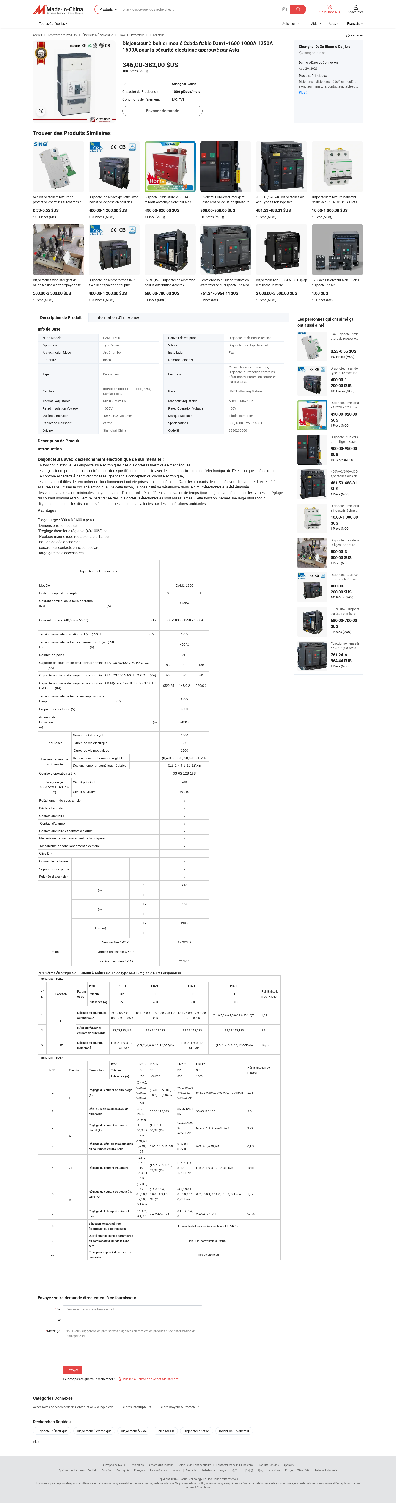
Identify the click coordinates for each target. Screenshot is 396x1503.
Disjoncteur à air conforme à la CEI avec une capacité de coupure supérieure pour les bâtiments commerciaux (345, 577)
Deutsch (191, 1470)
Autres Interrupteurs (136, 1407)
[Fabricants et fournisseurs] (58, 9)
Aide (314, 23)
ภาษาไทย (274, 1470)
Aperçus (288, 1465)
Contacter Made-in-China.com (234, 1465)
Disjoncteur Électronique (94, 1431)
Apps (332, 23)
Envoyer (72, 1370)
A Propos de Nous (113, 1465)
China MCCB (165, 1431)
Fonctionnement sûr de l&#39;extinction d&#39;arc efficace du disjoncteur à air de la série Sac (345, 645)
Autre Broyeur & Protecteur (179, 1407)
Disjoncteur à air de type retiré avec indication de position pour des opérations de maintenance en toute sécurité (345, 370)
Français (139, 1470)
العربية (223, 1470)
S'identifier (355, 12)
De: (57, 1309)
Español (107, 1470)
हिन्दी (260, 1470)
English (92, 1470)
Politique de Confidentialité (194, 1465)
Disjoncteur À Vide (134, 1431)
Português (122, 1470)
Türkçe (289, 1470)
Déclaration (137, 1465)
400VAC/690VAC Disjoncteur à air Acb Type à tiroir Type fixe (345, 473)
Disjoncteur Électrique (52, 1431)
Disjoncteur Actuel (196, 1431)
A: (59, 1320)
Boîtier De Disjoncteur (234, 1431)
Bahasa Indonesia (326, 1470)
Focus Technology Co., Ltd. (196, 1479)
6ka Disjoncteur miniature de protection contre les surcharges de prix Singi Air (345, 336)
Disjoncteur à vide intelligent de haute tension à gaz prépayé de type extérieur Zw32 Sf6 (345, 542)
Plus (302, 92)
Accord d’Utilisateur (161, 1465)
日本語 (249, 1470)
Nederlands (208, 1470)
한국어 (236, 1470)
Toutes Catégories (52, 23)
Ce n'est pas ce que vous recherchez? (89, 1379)
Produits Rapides (268, 1465)
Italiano (176, 1470)
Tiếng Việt (303, 1470)
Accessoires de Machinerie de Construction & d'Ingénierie (73, 1407)
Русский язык (158, 1470)
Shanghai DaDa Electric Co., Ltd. (325, 46)
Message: (53, 1331)
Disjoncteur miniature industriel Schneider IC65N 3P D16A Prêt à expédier (345, 508)
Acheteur (288, 23)
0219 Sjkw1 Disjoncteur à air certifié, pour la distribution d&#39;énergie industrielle (345, 611)
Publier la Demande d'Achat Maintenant (148, 1379)
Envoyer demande (162, 110)
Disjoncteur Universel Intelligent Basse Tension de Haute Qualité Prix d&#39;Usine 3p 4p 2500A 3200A (345, 439)
